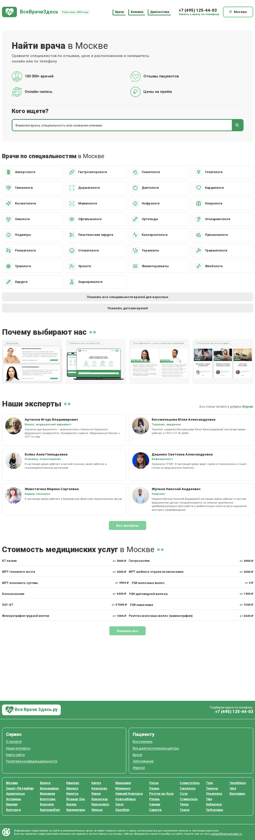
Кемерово (99, 788)
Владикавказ (49, 788)
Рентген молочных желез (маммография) (160, 616)
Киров (96, 793)
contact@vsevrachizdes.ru (226, 834)
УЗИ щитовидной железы (148, 594)
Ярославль (237, 793)
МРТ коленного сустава (20, 583)
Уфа (209, 799)
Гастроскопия (139, 561)
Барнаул (12, 804)
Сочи (184, 793)
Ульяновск (214, 793)
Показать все (127, 631)
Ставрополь (189, 799)
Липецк (97, 810)
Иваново (72, 783)
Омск (119, 804)
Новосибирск (125, 799)
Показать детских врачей (128, 308)
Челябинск (237, 783)
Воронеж (47, 804)
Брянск (45, 783)
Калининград (75, 810)
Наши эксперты (18, 748)
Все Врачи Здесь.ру (36, 709)
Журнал (247, 406)
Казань (71, 804)
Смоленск (187, 788)
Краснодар (99, 799)
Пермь (154, 788)
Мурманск (122, 788)
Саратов (155, 810)
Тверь (184, 804)
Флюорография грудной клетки (25, 616)
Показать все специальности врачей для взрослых (127, 297)
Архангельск (15, 793)
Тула (209, 783)
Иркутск (72, 793)
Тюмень (212, 788)
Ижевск (72, 788)
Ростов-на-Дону (161, 793)
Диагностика (159, 12)
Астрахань (13, 799)
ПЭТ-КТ (7, 605)
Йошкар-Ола (75, 799)
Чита (232, 788)
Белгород (13, 810)
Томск (185, 810)
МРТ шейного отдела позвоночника (156, 572)
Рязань (154, 799)
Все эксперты (127, 525)
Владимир (47, 793)
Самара (154, 804)
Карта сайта (15, 755)
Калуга (96, 783)
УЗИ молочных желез (148, 583)
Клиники (137, 12)
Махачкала (123, 783)
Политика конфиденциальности (31, 761)
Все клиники (142, 741)
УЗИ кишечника (141, 605)
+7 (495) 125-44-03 (198, 10)
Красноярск (100, 804)
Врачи (119, 12)
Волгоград (48, 799)
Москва (12, 783)
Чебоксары (214, 810)
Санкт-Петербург (20, 788)
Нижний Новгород (129, 793)
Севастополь (190, 783)
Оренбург (122, 810)
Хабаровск (214, 804)
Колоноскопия (13, 594)
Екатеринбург (50, 810)
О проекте (14, 741)
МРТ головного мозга (18, 572)
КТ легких (9, 561)
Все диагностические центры (156, 748)
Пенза (153, 783)
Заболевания (143, 761)
